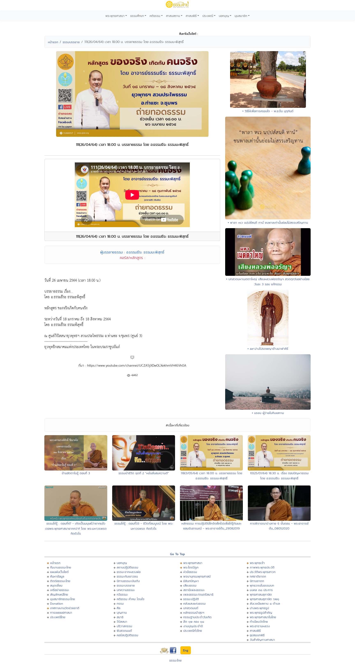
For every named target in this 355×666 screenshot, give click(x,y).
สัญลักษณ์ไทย (59, 594)
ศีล (118, 608)
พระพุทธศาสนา (114, 16)
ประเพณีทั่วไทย (192, 630)
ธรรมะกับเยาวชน (127, 576)
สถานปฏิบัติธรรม (127, 567)
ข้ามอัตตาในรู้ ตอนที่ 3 (76, 473)
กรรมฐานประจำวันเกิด (197, 617)
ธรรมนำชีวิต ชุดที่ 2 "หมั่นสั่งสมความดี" (144, 473)
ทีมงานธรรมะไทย (60, 567)
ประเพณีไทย (57, 617)
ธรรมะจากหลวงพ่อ (129, 572)
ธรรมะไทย (175, 660)
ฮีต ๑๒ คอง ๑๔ (193, 621)
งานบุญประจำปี (193, 626)
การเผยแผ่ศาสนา (61, 612)
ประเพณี (207, 16)
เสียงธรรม (189, 585)
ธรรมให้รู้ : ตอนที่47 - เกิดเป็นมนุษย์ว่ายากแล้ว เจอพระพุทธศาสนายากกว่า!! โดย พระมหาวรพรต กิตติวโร (76, 528)
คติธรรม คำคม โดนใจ (130, 599)
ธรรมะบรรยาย (126, 585)
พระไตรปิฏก (190, 567)
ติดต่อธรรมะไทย (60, 581)
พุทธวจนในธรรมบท (262, 585)
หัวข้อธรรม (190, 572)
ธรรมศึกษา (137, 16)
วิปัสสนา (122, 621)
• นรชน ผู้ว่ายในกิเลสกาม (268, 413)
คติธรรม (155, 16)
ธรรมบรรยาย (71, 42)
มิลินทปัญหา (191, 581)
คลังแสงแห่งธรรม (194, 603)
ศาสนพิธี (191, 16)
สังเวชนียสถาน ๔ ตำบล (265, 603)
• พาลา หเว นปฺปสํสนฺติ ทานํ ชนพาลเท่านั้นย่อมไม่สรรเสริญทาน (268, 222)
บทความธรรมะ (126, 590)
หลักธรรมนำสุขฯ (193, 612)
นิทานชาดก (257, 581)
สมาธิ (120, 617)
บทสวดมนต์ (190, 608)
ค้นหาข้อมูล (57, 576)
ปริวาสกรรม (124, 626)
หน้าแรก (53, 42)
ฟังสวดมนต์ (124, 630)
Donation (56, 603)
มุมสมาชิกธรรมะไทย (62, 599)
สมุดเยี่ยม (56, 585)
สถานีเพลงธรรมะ (194, 590)
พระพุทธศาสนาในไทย (263, 617)
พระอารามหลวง (260, 626)
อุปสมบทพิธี (257, 635)
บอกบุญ (224, 16)
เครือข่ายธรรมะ (59, 590)
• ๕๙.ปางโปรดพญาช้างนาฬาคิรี (268, 348)
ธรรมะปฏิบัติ (191, 599)
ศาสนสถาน (173, 16)
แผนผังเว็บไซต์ (59, 572)
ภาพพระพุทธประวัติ (262, 567)
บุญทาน (122, 612)
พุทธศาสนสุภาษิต (261, 594)
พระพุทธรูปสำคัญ (261, 612)
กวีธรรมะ (122, 594)
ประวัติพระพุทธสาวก (262, 572)
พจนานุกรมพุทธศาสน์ (197, 576)
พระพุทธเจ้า (257, 563)
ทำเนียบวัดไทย (259, 621)
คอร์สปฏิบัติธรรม (127, 635)
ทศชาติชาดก (258, 576)
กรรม (120, 603)
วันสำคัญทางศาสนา (262, 639)
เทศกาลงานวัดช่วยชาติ (64, 608)
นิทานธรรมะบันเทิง (128, 581)
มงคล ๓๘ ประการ (261, 590)
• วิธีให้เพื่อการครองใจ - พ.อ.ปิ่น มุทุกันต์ (267, 111)
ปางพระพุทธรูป (259, 608)
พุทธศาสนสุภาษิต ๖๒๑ (264, 599)
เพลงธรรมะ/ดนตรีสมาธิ (198, 594)
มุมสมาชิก (241, 16)
